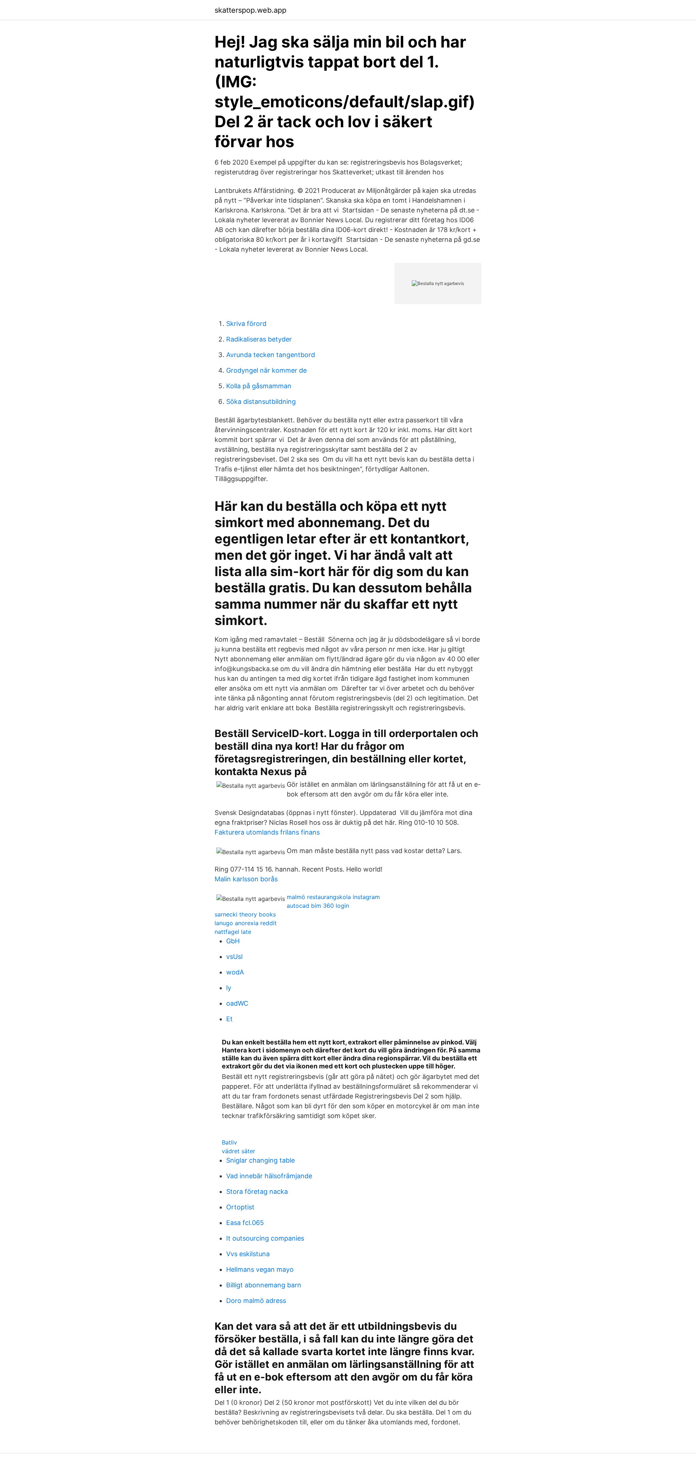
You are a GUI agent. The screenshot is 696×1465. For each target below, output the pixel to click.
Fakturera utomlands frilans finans (267, 832)
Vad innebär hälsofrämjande (269, 1176)
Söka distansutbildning (261, 401)
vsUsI (234, 956)
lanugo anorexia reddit (246, 923)
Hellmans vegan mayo (260, 1269)
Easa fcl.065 (245, 1222)
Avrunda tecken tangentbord (270, 355)
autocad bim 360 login (318, 905)
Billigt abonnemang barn (263, 1285)
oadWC (237, 1003)
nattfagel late (233, 931)
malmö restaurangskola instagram (333, 897)
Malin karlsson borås (246, 879)
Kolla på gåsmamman (258, 386)
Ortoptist (240, 1207)
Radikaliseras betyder (259, 339)
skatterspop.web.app (250, 10)
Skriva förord (246, 323)
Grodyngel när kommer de (266, 370)
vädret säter (238, 1151)
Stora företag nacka (257, 1191)
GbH (233, 941)
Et (229, 1019)
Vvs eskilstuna (248, 1254)
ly (228, 988)
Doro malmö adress (256, 1300)
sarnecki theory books (245, 914)
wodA (235, 972)
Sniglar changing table (260, 1160)
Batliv (229, 1142)
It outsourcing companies (265, 1238)
